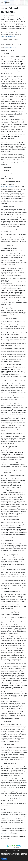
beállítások (18, 854)
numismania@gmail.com (10, 47)
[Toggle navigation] (25, 2)
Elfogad (4, 858)
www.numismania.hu (6, 395)
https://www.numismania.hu (8, 36)
